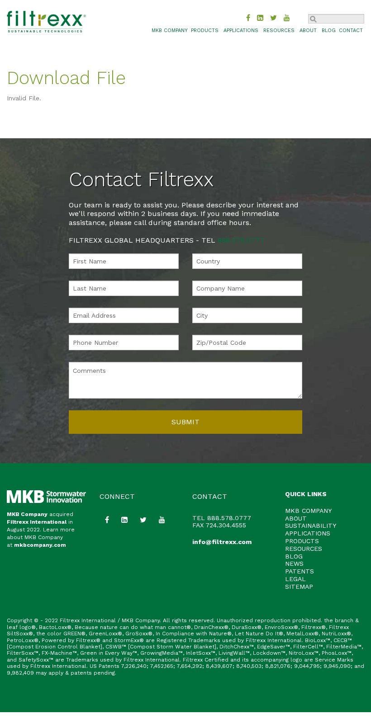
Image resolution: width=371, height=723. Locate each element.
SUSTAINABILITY (310, 525)
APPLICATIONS (307, 533)
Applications (241, 30)
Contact (351, 30)
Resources (279, 30)
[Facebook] (248, 18)
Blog (329, 30)
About (308, 30)
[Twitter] (273, 18)
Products (205, 30)
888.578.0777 (241, 240)
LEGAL (295, 578)
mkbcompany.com (40, 545)
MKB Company (27, 514)
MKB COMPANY (170, 30)
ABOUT (296, 518)
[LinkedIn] (260, 18)
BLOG (294, 556)
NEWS (294, 563)
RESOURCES (303, 548)
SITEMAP (299, 586)
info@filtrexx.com (222, 541)
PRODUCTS (302, 541)
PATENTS (299, 571)
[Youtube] (287, 18)
